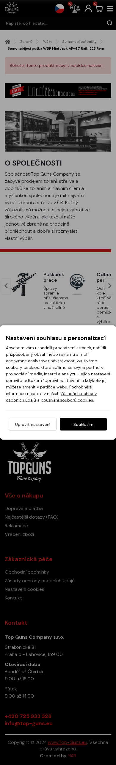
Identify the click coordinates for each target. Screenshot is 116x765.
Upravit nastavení (32, 424)
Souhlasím (83, 424)
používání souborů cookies (67, 400)
